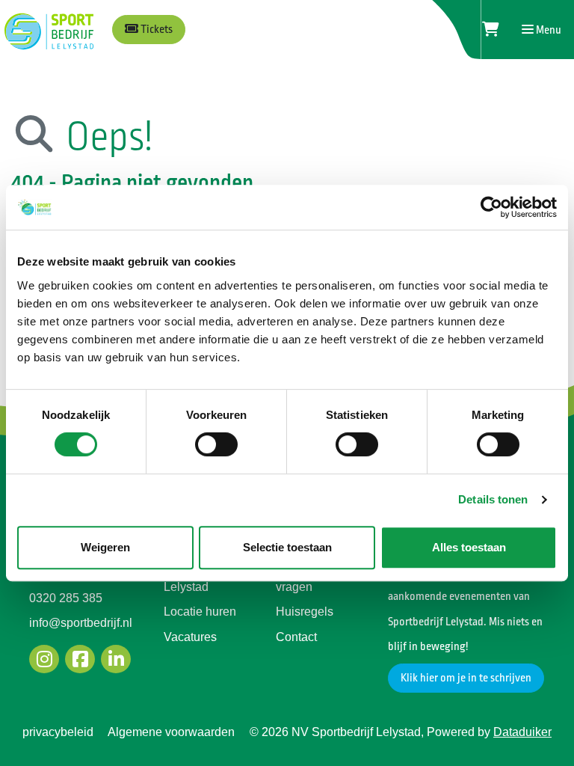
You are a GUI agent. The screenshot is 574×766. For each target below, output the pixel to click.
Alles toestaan (469, 547)
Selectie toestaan (287, 547)
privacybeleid (57, 732)
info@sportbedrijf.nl (80, 622)
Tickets (155, 29)
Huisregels (304, 611)
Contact (296, 637)
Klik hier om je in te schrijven (466, 678)
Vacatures (190, 637)
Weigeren (105, 547)
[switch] (216, 444)
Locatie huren (200, 611)
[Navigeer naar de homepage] (47, 29)
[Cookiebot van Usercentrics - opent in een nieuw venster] (491, 207)
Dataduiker (522, 732)
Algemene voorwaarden (171, 732)
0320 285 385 (65, 598)
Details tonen (493, 499)
